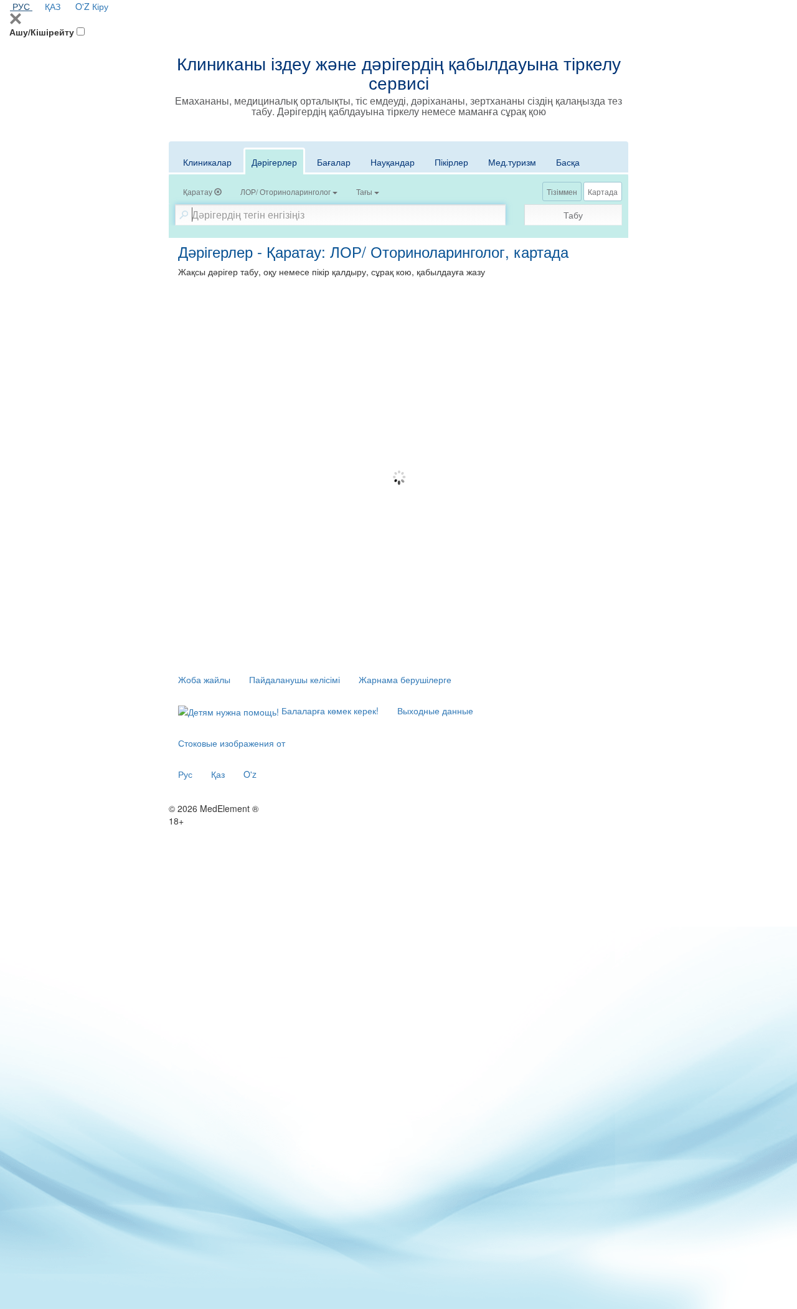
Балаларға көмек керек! (329, 710)
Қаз (218, 774)
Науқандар (392, 162)
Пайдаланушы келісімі (294, 679)
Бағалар (334, 162)
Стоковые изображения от (231, 743)
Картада (603, 191)
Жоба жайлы (204, 679)
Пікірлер (451, 162)
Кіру (100, 6)
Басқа (568, 162)
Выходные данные (435, 710)
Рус (185, 774)
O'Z (82, 6)
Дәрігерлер (274, 162)
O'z (250, 774)
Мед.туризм (512, 162)
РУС (21, 6)
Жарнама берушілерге (405, 679)
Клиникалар (207, 162)
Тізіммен (562, 191)
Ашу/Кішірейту (41, 32)
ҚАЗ (52, 6)
